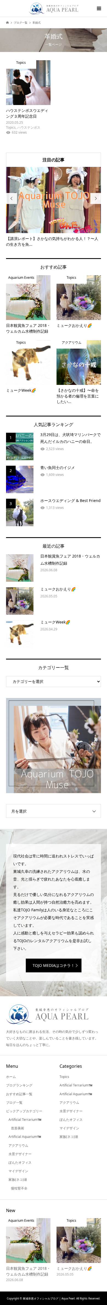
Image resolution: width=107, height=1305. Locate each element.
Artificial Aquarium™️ (25, 1136)
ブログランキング (19, 1085)
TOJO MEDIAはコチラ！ (54, 965)
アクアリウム (18, 1145)
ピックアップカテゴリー (24, 1111)
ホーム (11, 1076)
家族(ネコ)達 (18, 1179)
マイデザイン (18, 1171)
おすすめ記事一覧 (19, 1094)
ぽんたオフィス (20, 1162)
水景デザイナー (20, 1154)
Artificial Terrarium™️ (25, 1119)
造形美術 (17, 1128)
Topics (64, 1076)
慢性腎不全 (19, 1188)
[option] (53, 207)
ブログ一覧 (14, 1102)
